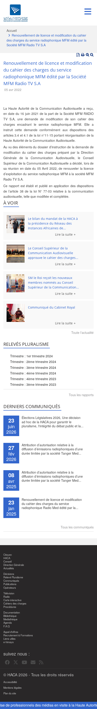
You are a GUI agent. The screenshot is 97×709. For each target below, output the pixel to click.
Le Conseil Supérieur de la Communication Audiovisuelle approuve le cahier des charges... (53, 253)
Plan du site (9, 693)
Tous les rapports (81, 395)
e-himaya (8, 642)
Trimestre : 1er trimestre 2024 (31, 356)
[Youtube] (24, 662)
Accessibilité (10, 682)
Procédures (9, 607)
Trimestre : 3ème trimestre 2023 (33, 384)
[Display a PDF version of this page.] (78, 55)
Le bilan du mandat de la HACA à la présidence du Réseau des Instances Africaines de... (53, 223)
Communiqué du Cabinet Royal (51, 307)
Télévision (8, 593)
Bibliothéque (9, 616)
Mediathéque (10, 619)
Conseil (7, 561)
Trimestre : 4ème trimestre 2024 (33, 373)
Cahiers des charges (14, 603)
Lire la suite (64, 234)
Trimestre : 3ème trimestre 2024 (33, 367)
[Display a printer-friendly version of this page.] (83, 55)
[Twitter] (15, 662)
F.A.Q (6, 626)
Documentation (11, 612)
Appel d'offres (10, 632)
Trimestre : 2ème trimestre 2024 (33, 361)
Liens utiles (9, 638)
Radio (6, 596)
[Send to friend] (33, 662)
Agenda (7, 622)
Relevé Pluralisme (13, 577)
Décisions (8, 574)
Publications (9, 584)
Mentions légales (12, 687)
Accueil (12, 30)
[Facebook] (7, 662)
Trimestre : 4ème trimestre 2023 (33, 379)
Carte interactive (12, 600)
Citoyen (7, 554)
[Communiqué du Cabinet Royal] (16, 313)
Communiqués (11, 580)
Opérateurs (9, 587)
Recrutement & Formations (18, 635)
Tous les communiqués (77, 527)
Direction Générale (13, 565)
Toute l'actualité (82, 332)
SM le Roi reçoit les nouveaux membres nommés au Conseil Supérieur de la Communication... (53, 282)
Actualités (8, 568)
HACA (6, 558)
